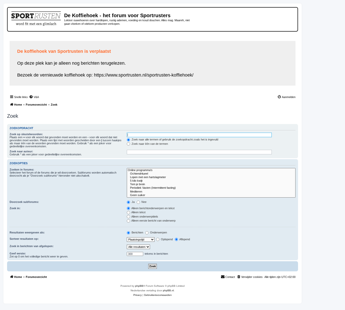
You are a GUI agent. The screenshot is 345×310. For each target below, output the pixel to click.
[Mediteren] (211, 192)
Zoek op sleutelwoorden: (26, 134)
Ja (133, 201)
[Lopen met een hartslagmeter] (211, 177)
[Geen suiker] (211, 195)
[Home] (36, 18)
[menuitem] (34, 97)
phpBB (139, 285)
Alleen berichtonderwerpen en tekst (153, 208)
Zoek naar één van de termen (149, 143)
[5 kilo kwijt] (211, 181)
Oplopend (166, 239)
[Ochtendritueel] (211, 174)
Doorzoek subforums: (24, 201)
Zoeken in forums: (22, 169)
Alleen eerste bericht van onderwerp (153, 220)
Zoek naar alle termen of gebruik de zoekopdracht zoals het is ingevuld (174, 139)
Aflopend (184, 239)
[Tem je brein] (211, 184)
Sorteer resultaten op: (24, 238)
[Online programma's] (211, 170)
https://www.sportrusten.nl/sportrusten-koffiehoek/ (143, 75)
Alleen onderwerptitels (144, 216)
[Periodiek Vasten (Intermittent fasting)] (211, 188)
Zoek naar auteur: (21, 151)
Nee (143, 201)
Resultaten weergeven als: (27, 232)
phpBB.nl (168, 290)
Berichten (137, 232)
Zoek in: (15, 208)
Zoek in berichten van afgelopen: (32, 246)
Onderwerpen (158, 232)
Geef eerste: (18, 253)
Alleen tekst (138, 212)
